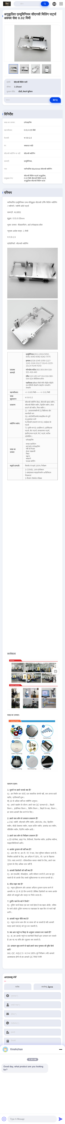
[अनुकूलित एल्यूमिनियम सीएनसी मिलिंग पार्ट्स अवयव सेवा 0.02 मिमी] (32, 43)
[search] (45, 3)
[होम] (7, 4)
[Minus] (60, 1049)
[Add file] (4, 1118)
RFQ (55, 100)
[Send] (60, 1118)
